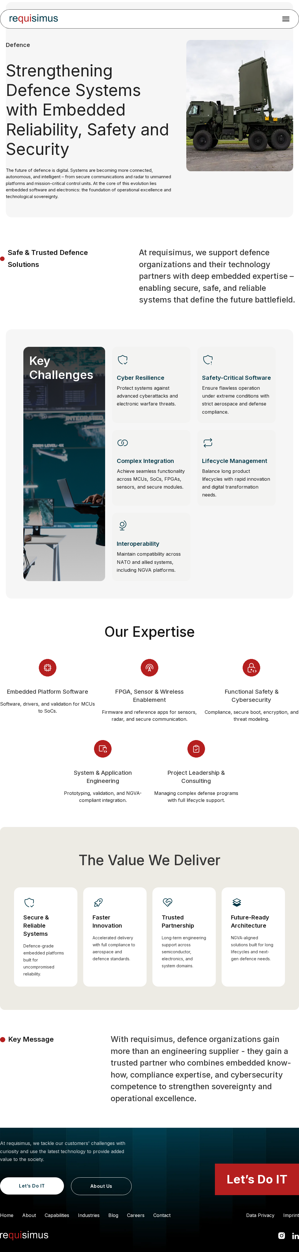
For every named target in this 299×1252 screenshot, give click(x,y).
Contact (162, 1215)
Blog (113, 1215)
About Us (101, 1186)
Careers (136, 1215)
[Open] (285, 19)
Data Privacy (260, 1215)
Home (6, 1215)
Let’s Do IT (32, 1186)
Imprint (291, 1215)
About (29, 1215)
